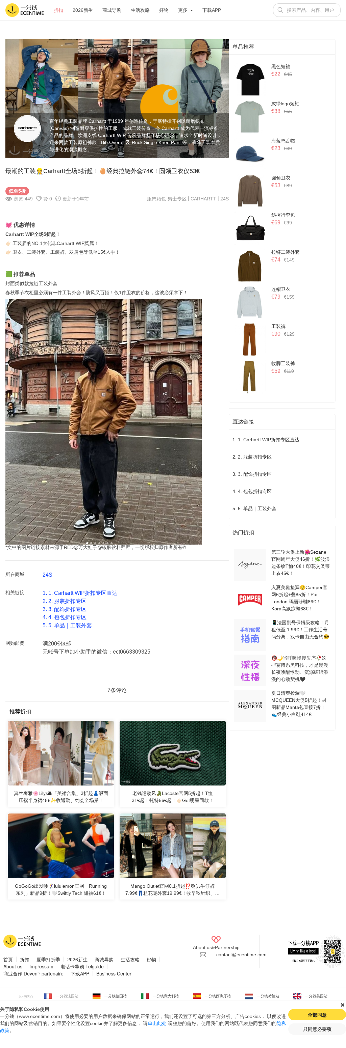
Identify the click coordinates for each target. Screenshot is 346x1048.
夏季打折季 (48, 959)
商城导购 (111, 10)
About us (12, 966)
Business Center (113, 973)
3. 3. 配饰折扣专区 (64, 609)
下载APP (211, 10)
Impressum (41, 966)
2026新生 (83, 10)
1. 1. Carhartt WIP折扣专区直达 (80, 593)
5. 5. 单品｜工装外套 (67, 625)
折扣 (58, 10)
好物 (164, 10)
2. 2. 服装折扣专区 (64, 601)
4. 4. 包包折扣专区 (64, 617)
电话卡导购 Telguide (82, 966)
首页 (8, 959)
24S (224, 198)
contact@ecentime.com (241, 954)
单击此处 (157, 1023)
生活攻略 (140, 10)
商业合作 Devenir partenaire (33, 973)
